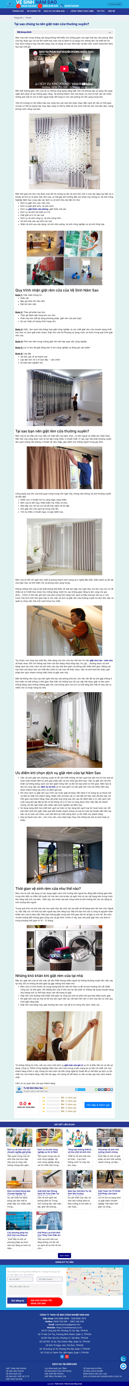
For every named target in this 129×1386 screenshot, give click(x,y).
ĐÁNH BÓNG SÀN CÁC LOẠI (95, 1374)
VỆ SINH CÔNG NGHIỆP (93, 1371)
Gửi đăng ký (17, 1300)
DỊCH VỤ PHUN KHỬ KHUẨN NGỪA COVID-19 (102, 1376)
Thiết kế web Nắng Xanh (73, 1384)
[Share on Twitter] (102, 1089)
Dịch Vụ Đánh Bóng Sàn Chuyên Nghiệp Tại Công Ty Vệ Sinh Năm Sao (18, 1195)
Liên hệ (111, 11)
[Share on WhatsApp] (96, 1089)
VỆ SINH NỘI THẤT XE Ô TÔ (17, 1376)
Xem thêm (64, 1255)
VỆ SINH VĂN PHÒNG (15, 1371)
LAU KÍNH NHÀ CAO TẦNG (56, 1368)
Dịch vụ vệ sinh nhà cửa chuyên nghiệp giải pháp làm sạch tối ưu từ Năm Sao (19, 1153)
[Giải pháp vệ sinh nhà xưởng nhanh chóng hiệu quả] (110, 1137)
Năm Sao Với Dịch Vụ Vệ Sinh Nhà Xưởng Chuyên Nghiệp (79, 1193)
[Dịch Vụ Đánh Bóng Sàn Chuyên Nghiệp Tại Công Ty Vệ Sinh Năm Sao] (19, 1179)
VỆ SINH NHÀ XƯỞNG (92, 1368)
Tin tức (101, 11)
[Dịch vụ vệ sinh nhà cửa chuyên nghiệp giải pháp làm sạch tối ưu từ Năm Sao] (19, 1137)
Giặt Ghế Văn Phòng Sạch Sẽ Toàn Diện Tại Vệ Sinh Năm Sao (48, 1193)
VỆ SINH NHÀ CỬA (13, 1374)
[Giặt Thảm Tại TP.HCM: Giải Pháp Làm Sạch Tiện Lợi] (110, 1179)
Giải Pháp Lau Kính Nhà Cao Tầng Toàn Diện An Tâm (49, 1235)
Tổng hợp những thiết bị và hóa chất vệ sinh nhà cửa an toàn (79, 1152)
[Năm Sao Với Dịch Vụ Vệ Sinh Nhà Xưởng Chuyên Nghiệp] (80, 1179)
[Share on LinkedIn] (111, 1089)
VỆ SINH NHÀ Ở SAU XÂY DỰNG (58, 1371)
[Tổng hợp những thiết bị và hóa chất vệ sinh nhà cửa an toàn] (80, 1137)
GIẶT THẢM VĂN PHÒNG (16, 1368)
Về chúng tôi (34, 11)
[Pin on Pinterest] (108, 1089)
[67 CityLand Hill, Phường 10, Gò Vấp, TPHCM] (94, 1281)
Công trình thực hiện (82, 11)
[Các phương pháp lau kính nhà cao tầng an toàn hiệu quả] (19, 1220)
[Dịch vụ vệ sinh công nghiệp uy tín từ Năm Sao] (49, 1137)
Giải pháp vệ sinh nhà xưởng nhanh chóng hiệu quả (108, 1152)
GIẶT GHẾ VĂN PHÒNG (54, 1374)
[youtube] (67, 1356)
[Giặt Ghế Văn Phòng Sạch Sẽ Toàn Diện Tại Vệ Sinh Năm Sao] (49, 1179)
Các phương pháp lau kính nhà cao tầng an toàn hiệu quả (17, 1235)
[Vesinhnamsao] (9, 4)
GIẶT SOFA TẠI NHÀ (14, 1379)
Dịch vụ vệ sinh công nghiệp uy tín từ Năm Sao (48, 1152)
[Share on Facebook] (99, 1089)
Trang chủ (18, 11)
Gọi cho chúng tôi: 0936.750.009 (41, 1302)
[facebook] (62, 1356)
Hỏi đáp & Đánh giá (98, 1105)
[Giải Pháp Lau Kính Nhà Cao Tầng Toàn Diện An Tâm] (49, 1220)
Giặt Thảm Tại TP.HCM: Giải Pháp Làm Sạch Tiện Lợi (109, 1193)
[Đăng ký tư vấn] (123, 1366)
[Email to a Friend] (105, 1089)
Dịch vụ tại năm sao (54, 11)
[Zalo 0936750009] (123, 1359)
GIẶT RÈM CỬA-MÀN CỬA (55, 1376)
